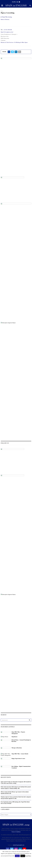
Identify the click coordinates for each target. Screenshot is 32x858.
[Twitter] (12, 849)
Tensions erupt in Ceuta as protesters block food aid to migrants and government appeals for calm (16, 797)
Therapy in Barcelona (17, 748)
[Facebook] (7, 849)
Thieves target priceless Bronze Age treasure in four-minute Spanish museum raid (15, 792)
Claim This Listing (6, 17)
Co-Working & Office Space (21, 42)
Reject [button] (22, 856)
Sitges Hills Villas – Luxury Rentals (20, 754)
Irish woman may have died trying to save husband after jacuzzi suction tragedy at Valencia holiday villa (16, 787)
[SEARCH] (29, 720)
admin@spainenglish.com (18, 845)
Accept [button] (17, 856)
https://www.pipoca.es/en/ (7, 32)
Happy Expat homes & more (18, 758)
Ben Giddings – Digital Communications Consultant (21, 767)
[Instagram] (16, 849)
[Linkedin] (20, 849)
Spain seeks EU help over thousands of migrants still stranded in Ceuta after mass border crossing (16, 782)
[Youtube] (24, 849)
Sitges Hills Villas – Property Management (18, 732)
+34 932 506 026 (7, 29)
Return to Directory (5, 19)
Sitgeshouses (14, 736)
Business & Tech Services (7, 42)
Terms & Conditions (16, 831)
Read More (28, 856)
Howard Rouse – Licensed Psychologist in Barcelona (21, 740)
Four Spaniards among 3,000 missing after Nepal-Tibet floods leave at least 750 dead (15, 802)
